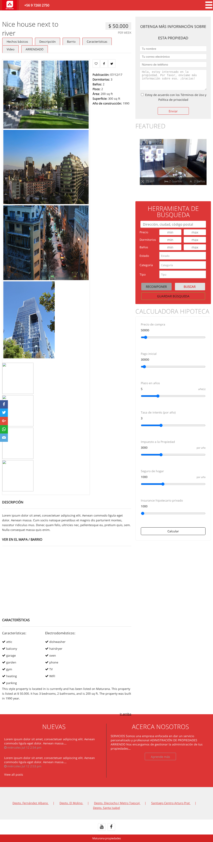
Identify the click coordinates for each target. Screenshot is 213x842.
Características (97, 41)
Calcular (173, 531)
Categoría (146, 265)
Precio (144, 232)
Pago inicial (149, 354)
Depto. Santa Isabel (106, 808)
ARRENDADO (34, 49)
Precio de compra (153, 324)
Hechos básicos (17, 41)
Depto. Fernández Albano (30, 803)
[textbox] (182, 255)
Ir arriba (125, 714)
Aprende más (160, 757)
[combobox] (182, 256)
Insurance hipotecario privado (162, 500)
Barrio (71, 41)
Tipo (143, 274)
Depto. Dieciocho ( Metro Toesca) (117, 803)
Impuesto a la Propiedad (158, 442)
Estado (144, 256)
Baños (144, 247)
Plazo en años (150, 383)
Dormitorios (148, 240)
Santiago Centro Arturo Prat (171, 803)
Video (10, 49)
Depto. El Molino (71, 803)
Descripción (47, 41)
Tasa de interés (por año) (158, 412)
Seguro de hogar (152, 471)
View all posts (13, 774)
